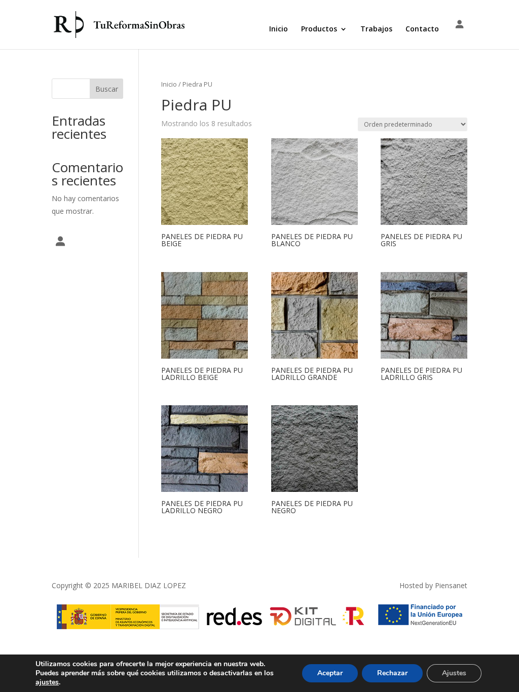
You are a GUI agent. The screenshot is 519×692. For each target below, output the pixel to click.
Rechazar (392, 673)
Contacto (422, 29)
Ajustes (454, 673)
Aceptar (330, 673)
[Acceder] (459, 25)
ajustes (47, 682)
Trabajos (376, 29)
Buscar (106, 89)
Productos (319, 29)
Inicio (278, 29)
